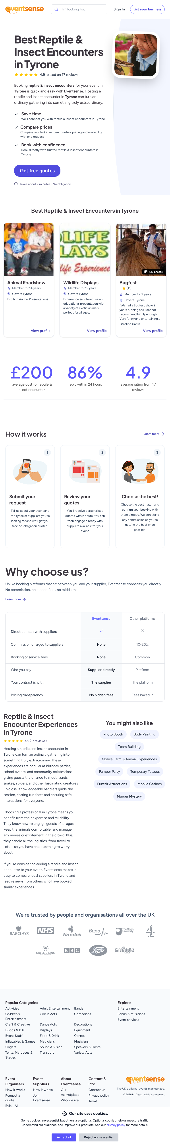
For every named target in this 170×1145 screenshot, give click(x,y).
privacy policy (116, 1125)
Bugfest (128, 282)
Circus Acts (48, 1014)
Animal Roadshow (26, 282)
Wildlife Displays (81, 282)
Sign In (119, 9)
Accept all (64, 1137)
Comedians (82, 1014)
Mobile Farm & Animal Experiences (129, 759)
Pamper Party (109, 771)
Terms (93, 1101)
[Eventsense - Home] (24, 9)
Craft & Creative (17, 1024)
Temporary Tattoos (145, 771)
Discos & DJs (15, 1030)
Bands (78, 1008)
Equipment (82, 1030)
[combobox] (82, 9)
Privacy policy (99, 1096)
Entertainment (128, 1008)
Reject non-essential (98, 1137)
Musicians (81, 1041)
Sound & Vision (51, 1047)
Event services (128, 1020)
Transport (47, 1053)
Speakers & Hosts (87, 1047)
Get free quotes (37, 171)
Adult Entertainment (55, 1008)
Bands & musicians (131, 1014)
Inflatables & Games (20, 1041)
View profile (40, 331)
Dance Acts (48, 1024)
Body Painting (144, 734)
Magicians (47, 1041)
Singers (10, 1047)
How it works (15, 1090)
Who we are (70, 1100)
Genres (79, 1036)
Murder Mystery (129, 796)
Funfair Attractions (112, 784)
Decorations (83, 1024)
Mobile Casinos (149, 784)
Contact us (97, 1090)
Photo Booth (113, 734)
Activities (12, 1008)
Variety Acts (83, 1053)
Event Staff (14, 1036)
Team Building (129, 747)
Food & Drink (49, 1036)
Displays (46, 1030)
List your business (147, 9)
